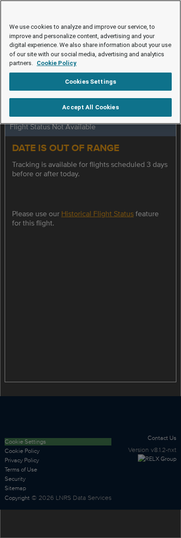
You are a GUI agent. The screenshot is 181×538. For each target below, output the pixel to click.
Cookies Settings (90, 81)
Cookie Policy (57, 63)
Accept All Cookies (90, 107)
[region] (90, 62)
